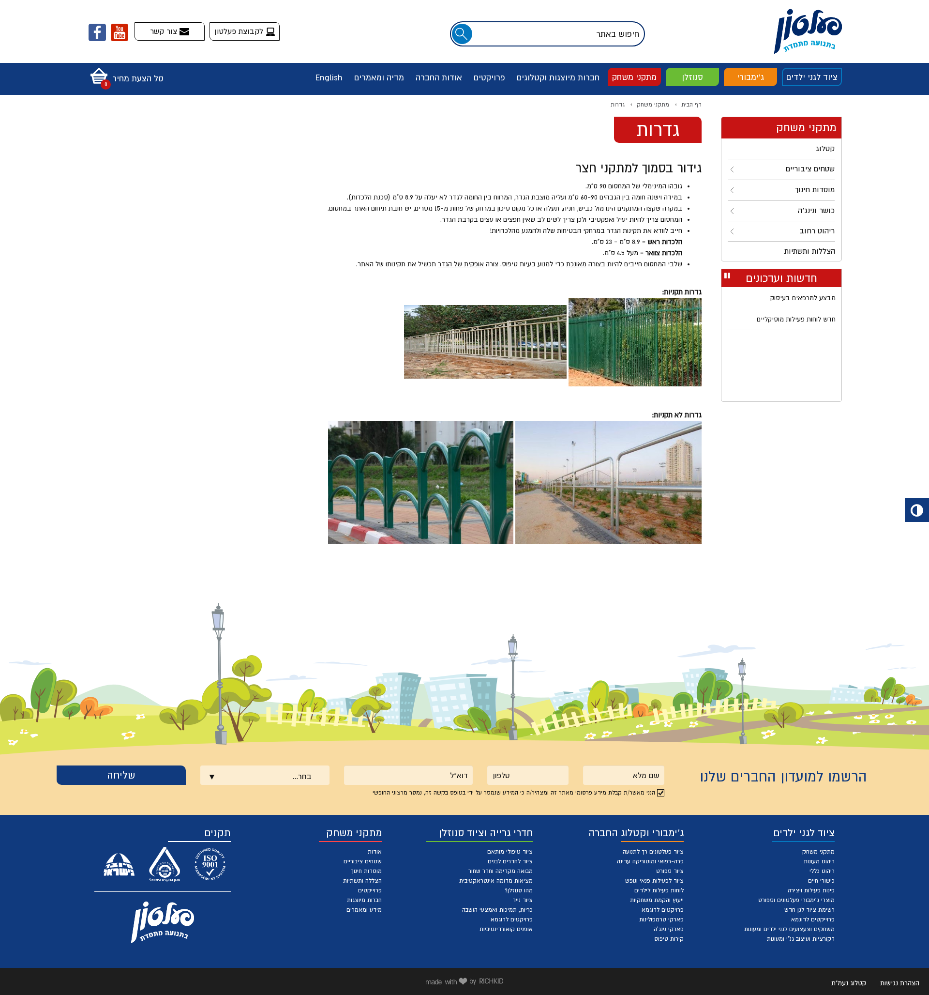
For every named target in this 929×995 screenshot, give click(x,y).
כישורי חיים (821, 880)
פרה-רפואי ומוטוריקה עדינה (650, 861)
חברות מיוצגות (364, 900)
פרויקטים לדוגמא (663, 909)
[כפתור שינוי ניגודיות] (917, 510)
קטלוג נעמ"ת (848, 983)
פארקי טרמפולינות (661, 919)
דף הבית (691, 104)
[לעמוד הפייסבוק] (97, 32)
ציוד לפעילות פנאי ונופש (654, 880)
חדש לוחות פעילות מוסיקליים (796, 319)
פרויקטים (489, 77)
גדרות (618, 104)
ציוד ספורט (670, 871)
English (329, 77)
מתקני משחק (634, 77)
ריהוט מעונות (819, 861)
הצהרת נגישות (899, 983)
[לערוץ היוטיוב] (119, 32)
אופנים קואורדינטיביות (506, 929)
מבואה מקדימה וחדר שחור (500, 871)
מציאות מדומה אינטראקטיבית (496, 880)
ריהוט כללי (822, 871)
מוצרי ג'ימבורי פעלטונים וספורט (796, 900)
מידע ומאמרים (364, 909)
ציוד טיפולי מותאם (510, 851)
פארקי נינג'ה (669, 929)
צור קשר (165, 31)
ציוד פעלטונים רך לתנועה (653, 851)
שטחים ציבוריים (363, 861)
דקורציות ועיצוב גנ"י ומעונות (801, 938)
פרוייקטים (370, 890)
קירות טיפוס (669, 938)
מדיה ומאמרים (379, 77)
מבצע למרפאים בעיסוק (803, 298)
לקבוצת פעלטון (240, 31)
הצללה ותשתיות (362, 880)
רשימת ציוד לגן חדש (809, 909)
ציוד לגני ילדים (812, 77)
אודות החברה (439, 77)
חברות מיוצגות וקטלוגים (558, 77)
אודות (375, 851)
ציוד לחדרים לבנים (510, 861)
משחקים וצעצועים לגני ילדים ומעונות (789, 929)
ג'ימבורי (750, 77)
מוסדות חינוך (366, 871)
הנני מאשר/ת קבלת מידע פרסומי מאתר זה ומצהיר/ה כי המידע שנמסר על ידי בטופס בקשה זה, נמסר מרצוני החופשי (514, 792)
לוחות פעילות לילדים (659, 890)
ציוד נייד (522, 900)
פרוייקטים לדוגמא (813, 919)
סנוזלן (692, 77)
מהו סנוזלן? (519, 890)
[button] (124, 72)
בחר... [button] (302, 776)
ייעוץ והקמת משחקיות (657, 900)
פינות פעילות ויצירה (811, 890)
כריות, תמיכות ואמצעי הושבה (497, 909)
